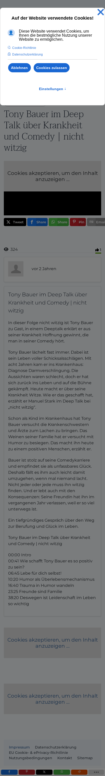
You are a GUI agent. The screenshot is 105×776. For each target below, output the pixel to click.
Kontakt (64, 758)
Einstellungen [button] (52, 89)
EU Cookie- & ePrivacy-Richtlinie (38, 752)
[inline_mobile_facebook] (9, 772)
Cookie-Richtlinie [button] (24, 48)
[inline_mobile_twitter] (44, 772)
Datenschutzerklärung (55, 747)
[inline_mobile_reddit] (79, 772)
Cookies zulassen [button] (51, 68)
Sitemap (85, 758)
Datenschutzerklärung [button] (27, 54)
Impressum (19, 747)
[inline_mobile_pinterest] (27, 772)
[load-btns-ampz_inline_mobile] (96, 772)
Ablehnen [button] (19, 68)
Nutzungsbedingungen (30, 758)
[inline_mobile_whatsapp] (62, 772)
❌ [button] (100, 12)
